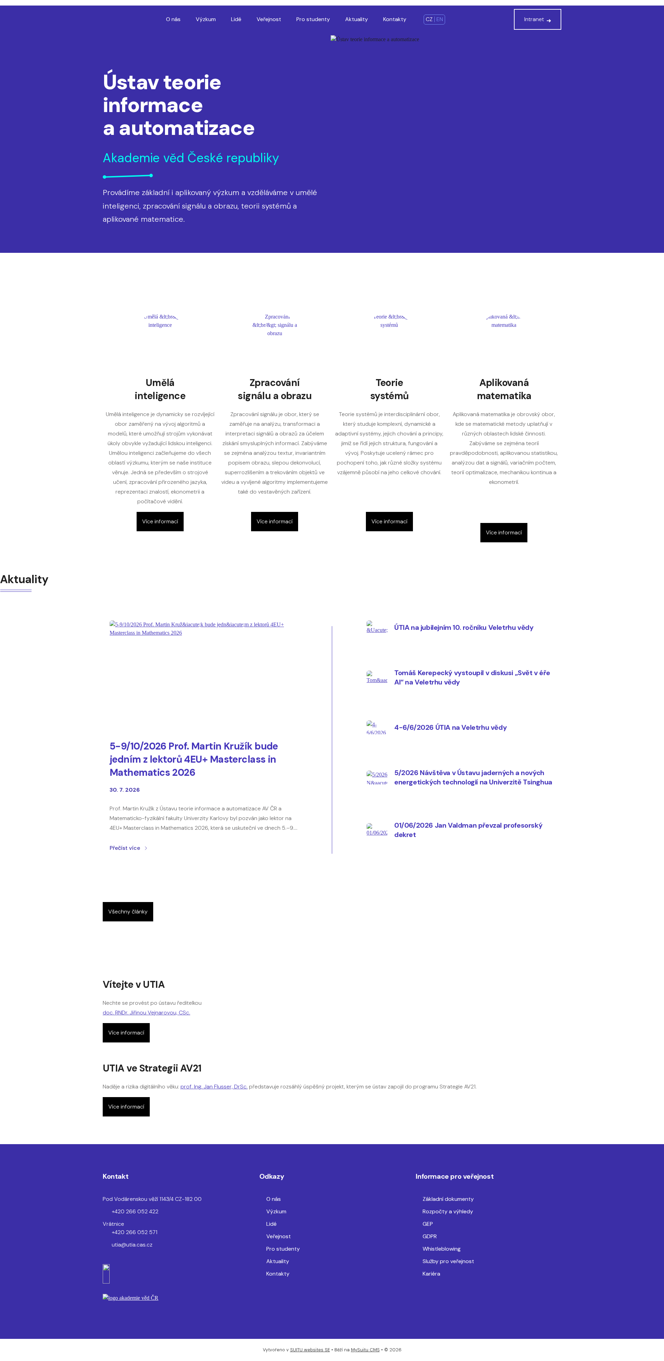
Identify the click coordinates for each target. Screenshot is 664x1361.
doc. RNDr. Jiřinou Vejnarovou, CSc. (146, 1012)
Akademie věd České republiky (191, 158)
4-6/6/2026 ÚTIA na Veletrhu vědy (450, 727)
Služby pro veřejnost (448, 1261)
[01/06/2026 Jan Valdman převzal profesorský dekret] (377, 830)
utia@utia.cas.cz (132, 1244)
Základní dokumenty (448, 1199)
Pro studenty (313, 19)
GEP (428, 1223)
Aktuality (356, 19)
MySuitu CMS (365, 1350)
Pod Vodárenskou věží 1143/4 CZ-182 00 (152, 1199)
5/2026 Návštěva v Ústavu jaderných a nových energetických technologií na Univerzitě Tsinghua (473, 777)
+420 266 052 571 (134, 1232)
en (439, 19)
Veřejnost (269, 19)
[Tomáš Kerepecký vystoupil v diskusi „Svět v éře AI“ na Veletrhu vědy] (377, 677)
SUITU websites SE (310, 1350)
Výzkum (206, 19)
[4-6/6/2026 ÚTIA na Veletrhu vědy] (377, 727)
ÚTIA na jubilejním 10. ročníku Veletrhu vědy (463, 627)
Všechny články (128, 911)
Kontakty (394, 19)
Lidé (236, 19)
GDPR (430, 1236)
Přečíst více (125, 848)
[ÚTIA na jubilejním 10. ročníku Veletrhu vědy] (377, 627)
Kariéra (431, 1273)
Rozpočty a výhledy (448, 1211)
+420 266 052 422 (135, 1211)
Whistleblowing (442, 1248)
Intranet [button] (534, 19)
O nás (173, 19)
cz (429, 19)
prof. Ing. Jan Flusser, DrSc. (214, 1086)
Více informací (160, 521)
